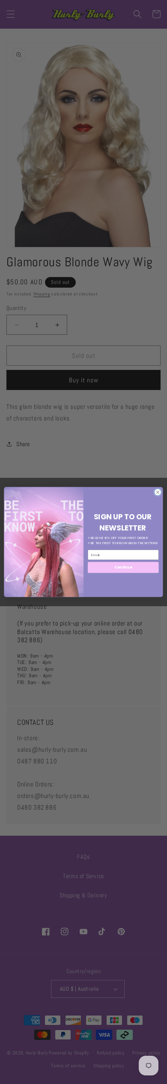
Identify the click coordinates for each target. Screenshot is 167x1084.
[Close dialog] (157, 492)
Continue (123, 567)
